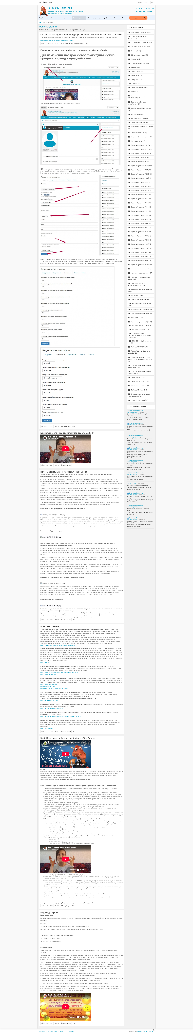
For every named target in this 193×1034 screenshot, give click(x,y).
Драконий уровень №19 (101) (141, 219)
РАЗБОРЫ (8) (135, 67)
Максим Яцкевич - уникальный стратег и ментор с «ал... (139, 439)
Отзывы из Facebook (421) (140, 386)
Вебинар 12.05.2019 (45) (139, 400)
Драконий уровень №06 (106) (141, 166)
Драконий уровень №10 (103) (141, 182)
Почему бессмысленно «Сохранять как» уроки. (63, 472)
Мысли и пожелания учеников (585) (140, 290)
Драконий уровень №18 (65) (141, 215)
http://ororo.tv (45, 662)
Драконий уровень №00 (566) (141, 32)
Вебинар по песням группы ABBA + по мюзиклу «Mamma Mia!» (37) (140, 359)
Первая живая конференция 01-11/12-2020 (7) (139, 97)
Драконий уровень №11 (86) (141, 186)
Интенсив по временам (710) (141, 269)
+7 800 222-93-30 (145, 8)
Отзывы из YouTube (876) (140, 382)
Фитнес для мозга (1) (138, 141)
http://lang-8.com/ (46, 728)
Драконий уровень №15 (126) (141, 203)
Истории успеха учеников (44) (141, 309)
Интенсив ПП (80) (137, 295)
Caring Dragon (66, 426)
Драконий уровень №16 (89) (141, 207)
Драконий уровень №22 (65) (141, 232)
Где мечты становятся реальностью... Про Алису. (139, 497)
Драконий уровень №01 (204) (141, 145)
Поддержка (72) (136, 80)
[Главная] (40, 22)
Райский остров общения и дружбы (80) (139, 352)
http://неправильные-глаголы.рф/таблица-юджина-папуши (60, 716)
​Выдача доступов (49, 912)
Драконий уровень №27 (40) (141, 252)
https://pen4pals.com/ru (48, 686)
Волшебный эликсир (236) (140, 63)
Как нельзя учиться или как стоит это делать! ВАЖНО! (67, 433)
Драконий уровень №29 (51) (141, 260)
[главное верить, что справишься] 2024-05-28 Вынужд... (140, 522)
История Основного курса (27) (141, 273)
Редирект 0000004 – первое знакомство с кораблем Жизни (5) (140, 335)
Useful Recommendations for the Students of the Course (67, 738)
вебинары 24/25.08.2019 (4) (141, 326)
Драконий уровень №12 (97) (141, 190)
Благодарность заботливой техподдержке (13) (139, 395)
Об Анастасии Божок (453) (140, 47)
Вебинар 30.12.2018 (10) (139, 347)
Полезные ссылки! (49, 626)
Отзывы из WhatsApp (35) (140, 87)
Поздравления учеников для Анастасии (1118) (139, 372)
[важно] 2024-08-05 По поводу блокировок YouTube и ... (140, 414)
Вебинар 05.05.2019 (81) (139, 390)
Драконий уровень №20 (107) (141, 223)
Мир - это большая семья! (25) (141, 137)
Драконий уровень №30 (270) (141, 265)
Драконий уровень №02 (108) (141, 149)
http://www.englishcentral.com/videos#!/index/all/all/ (57, 645)
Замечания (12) (136, 75)
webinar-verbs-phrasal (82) (140, 118)
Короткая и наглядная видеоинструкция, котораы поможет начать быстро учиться (81, 34)
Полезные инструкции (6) (140, 299)
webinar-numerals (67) (138, 114)
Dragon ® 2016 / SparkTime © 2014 (51, 1031)
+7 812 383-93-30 (144, 11)
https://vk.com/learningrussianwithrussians (54, 688)
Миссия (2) (135, 92)
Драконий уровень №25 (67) (141, 244)
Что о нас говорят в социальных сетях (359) (136, 284)
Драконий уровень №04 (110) (141, 157)
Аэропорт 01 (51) (137, 318)
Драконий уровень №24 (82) (141, 240)
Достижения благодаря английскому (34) (137, 103)
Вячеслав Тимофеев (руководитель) (73, 43)
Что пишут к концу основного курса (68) (139, 278)
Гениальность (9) (137, 71)
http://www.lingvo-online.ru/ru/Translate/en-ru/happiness (59, 672)
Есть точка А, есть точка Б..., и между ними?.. (138, 509)
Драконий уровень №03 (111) (141, 153)
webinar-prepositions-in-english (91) (140, 109)
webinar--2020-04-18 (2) (140, 329)
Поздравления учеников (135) (141, 313)
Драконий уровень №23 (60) (141, 236)
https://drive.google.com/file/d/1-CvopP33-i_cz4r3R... (58, 40)
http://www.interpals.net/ (48, 684)
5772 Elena (132, 483)
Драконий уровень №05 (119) (141, 161)
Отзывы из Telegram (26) (139, 122)
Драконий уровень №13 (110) (141, 194)
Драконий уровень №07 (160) (141, 170)
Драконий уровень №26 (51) (141, 248)
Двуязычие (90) (136, 59)
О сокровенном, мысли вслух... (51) (137, 37)
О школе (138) (136, 51)
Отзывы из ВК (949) (138, 377)
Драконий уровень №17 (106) (141, 211)
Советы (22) (136, 83)
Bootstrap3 (149, 1031)
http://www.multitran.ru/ (48, 674)
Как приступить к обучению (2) (140, 304)
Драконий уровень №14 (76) (141, 199)
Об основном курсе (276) (140, 55)
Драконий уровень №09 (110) (141, 178)
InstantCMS (141, 1031)
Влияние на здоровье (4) (139, 133)
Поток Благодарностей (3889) (141, 322)
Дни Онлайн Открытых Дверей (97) (140, 127)
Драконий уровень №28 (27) (141, 256)
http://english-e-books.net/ (49, 700)
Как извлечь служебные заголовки (137, 485)
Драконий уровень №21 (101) (141, 227)
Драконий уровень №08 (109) (141, 174)
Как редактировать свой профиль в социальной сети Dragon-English (74, 50)
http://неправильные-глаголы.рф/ (51, 708)
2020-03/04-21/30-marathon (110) (140, 342)
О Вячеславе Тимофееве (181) (141, 42)
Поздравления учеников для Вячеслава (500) (139, 366)
